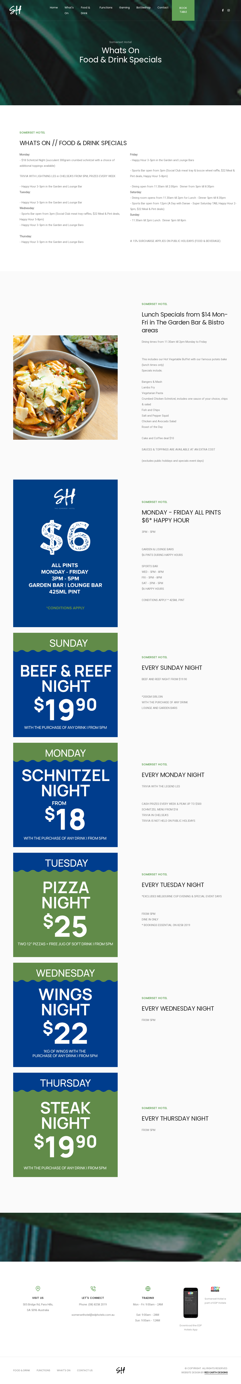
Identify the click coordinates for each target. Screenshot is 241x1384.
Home (54, 7)
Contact (163, 7)
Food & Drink (85, 10)
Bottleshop (144, 7)
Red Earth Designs (216, 1372)
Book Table (183, 10)
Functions (106, 7)
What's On (69, 10)
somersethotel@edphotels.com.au (93, 1315)
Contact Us (85, 1370)
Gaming (124, 7)
